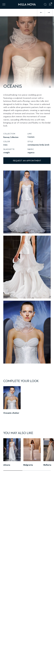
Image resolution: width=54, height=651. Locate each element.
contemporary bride (36, 145)
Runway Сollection (10, 137)
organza (31, 152)
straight (6, 152)
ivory (5, 145)
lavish (47, 145)
